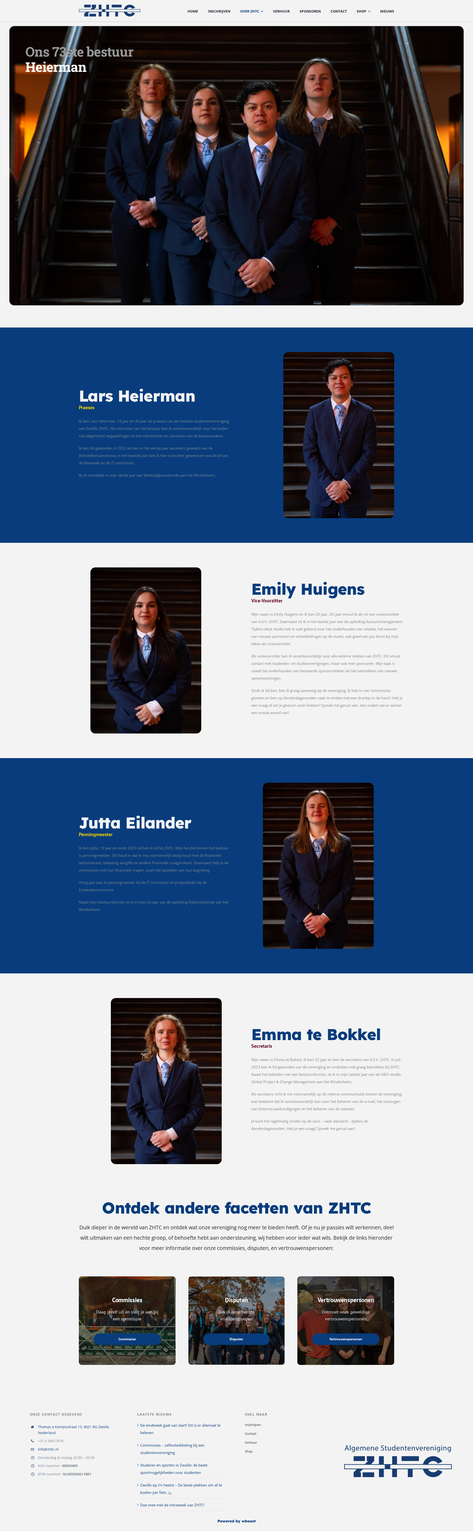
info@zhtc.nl (48, 1449)
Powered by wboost (237, 1521)
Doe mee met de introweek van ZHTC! (172, 1504)
